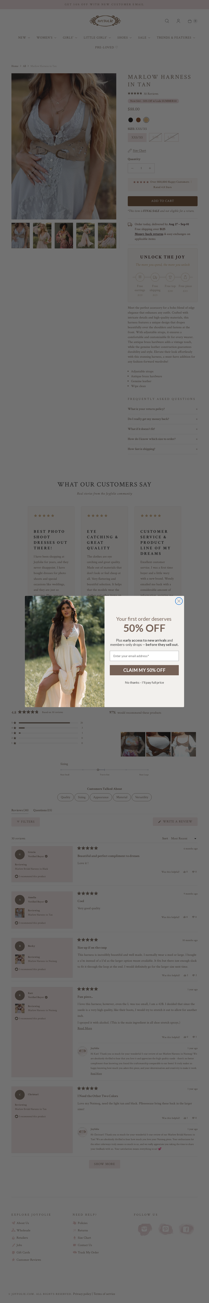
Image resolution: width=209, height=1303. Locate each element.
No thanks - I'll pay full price (144, 682)
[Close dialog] (178, 601)
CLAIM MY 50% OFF (144, 670)
